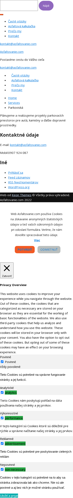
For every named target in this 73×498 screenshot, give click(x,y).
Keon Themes (21, 195)
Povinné (10, 362)
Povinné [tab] (5, 357)
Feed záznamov (19, 177)
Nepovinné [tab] (7, 465)
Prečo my (14, 31)
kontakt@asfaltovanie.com (18, 44)
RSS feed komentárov (23, 182)
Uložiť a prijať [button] (9, 496)
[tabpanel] (36, 377)
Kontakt (13, 36)
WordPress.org (19, 187)
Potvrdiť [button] (25, 249)
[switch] (2, 392)
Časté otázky (17, 21)
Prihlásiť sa (15, 172)
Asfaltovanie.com (12, 52)
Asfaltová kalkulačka (21, 26)
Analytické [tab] (7, 388)
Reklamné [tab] (7, 439)
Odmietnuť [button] (49, 249)
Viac (37, 240)
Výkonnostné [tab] (9, 413)
